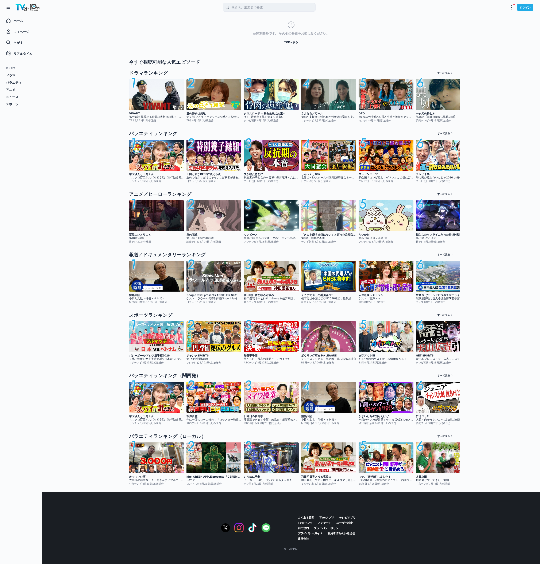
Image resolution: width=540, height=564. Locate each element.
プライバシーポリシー (327, 528)
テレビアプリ (347, 517)
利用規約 (303, 528)
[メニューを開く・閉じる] (511, 7)
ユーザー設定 (344, 522)
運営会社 (303, 538)
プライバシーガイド (310, 533)
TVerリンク (305, 522)
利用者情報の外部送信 (341, 533)
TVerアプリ (326, 517)
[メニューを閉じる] (8, 7)
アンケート (324, 522)
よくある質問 (306, 517)
